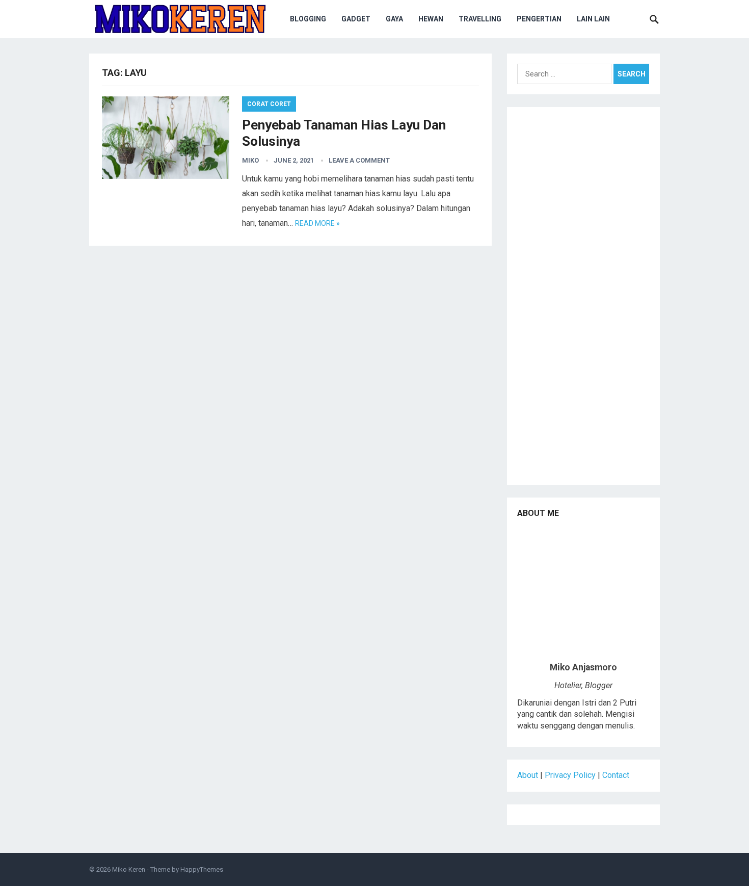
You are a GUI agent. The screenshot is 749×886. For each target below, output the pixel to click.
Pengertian (539, 19)
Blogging (308, 19)
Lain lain (593, 19)
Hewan (430, 19)
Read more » (317, 223)
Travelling (480, 19)
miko (250, 160)
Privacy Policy (570, 775)
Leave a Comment (359, 160)
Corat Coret (269, 104)
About (527, 775)
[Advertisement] (583, 300)
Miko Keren (128, 869)
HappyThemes (201, 869)
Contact (615, 775)
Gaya (394, 19)
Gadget (355, 19)
